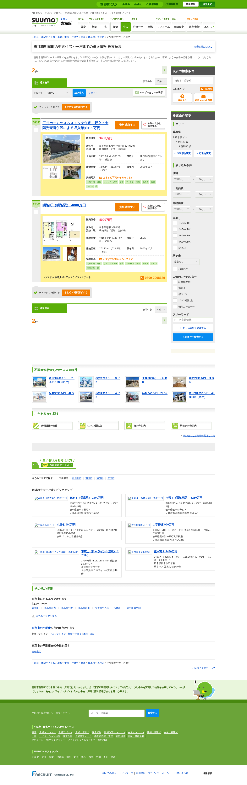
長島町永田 (84, 607)
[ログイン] (207, 4)
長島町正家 (50, 607)
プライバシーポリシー (159, 773)
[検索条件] (152, 4)
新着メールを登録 (203, 98)
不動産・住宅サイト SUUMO (47, 37)
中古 (104, 26)
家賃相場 (96, 732)
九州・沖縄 (109, 757)
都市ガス (183, 294)
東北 (44, 757)
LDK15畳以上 (185, 300)
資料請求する (127, 124)
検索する (152, 713)
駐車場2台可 (184, 282)
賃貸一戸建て (82, 732)
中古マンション (58, 633)
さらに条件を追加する (194, 327)
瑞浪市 (88, 478)
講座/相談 (194, 26)
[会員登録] (191, 4)
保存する (182, 98)
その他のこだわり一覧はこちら (199, 435)
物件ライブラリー (55, 740)
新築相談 (120, 736)
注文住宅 (138, 26)
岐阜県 (91, 37)
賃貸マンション (47, 732)
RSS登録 (206, 89)
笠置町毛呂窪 (102, 607)
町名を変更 (205, 153)
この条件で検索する (193, 337)
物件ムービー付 (186, 306)
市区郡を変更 (184, 153)
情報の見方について (204, 668)
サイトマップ (126, 773)
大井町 (35, 607)
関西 (83, 757)
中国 (98, 757)
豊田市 (110, 478)
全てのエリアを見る (46, 616)
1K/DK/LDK (184, 223)
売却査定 (179, 26)
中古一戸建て (71, 37)
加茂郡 (99, 478)
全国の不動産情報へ (42, 713)
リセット (92, 92)
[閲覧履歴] (173, 4)
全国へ (63, 19)
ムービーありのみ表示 (151, 92)
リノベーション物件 (49, 736)
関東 (51, 757)
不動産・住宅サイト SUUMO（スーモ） (54, 726)
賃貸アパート (65, 732)
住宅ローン (37, 740)
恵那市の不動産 (41, 627)
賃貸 (83, 26)
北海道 (35, 757)
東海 (83, 37)
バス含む (183, 269)
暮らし (208, 26)
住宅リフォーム (83, 736)
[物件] (126, 4)
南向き (181, 288)
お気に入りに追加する (153, 125)
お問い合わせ (181, 773)
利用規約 (140, 773)
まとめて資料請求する (76, 107)
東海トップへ (62, 713)
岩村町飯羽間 (134, 607)
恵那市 (100, 37)
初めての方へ (109, 773)
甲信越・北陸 (64, 757)
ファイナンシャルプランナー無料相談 (87, 740)
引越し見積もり (136, 736)
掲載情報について (203, 46)
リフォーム (163, 26)
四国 (91, 757)
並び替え (79, 92)
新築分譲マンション (114, 732)
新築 (94, 26)
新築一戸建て (75, 633)
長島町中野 (67, 607)
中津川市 (76, 478)
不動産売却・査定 (103, 736)
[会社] (138, 4)
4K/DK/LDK (184, 241)
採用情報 (207, 773)
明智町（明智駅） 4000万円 (64, 205)
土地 (150, 26)
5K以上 (182, 248)
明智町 (117, 607)
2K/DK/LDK (184, 229)
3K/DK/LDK (184, 235)
